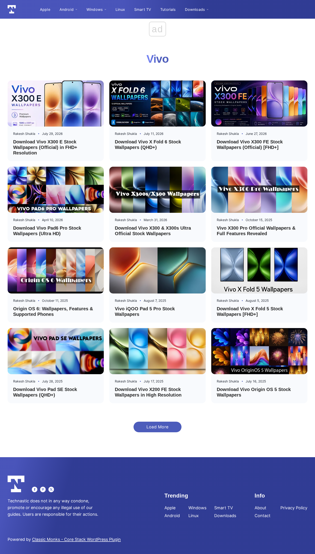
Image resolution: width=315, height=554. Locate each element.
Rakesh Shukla (24, 134)
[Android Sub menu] (76, 9)
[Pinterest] (43, 489)
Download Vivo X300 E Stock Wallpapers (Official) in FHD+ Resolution (45, 147)
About (260, 508)
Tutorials (167, 9)
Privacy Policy (293, 508)
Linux (120, 9)
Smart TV (142, 9)
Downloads (195, 9)
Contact (262, 516)
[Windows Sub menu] (105, 9)
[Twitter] (51, 489)
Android (66, 9)
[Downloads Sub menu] (207, 9)
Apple (45, 9)
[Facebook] (34, 489)
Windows (94, 9)
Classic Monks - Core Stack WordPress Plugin (76, 539)
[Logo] (12, 9)
